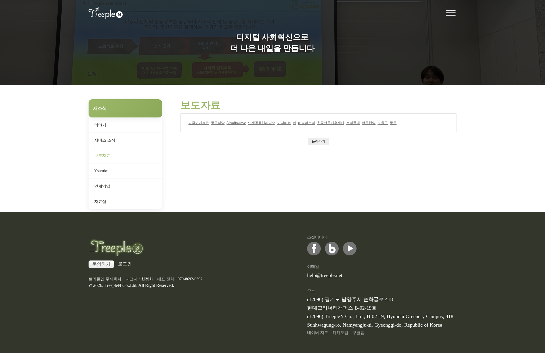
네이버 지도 (317, 333)
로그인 (125, 263)
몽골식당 (218, 122)
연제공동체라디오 (261, 122)
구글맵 (358, 333)
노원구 (383, 122)
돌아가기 (318, 141)
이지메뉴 (284, 122)
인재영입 (102, 186)
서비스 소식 (104, 140)
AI (294, 122)
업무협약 (369, 122)
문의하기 (101, 264)
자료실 (100, 201)
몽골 (393, 122)
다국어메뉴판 (198, 122)
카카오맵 (340, 333)
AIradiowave (236, 122)
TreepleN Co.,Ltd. (120, 285)
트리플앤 (353, 122)
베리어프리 (306, 122)
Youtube (101, 171)
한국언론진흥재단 (330, 122)
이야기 (100, 125)
